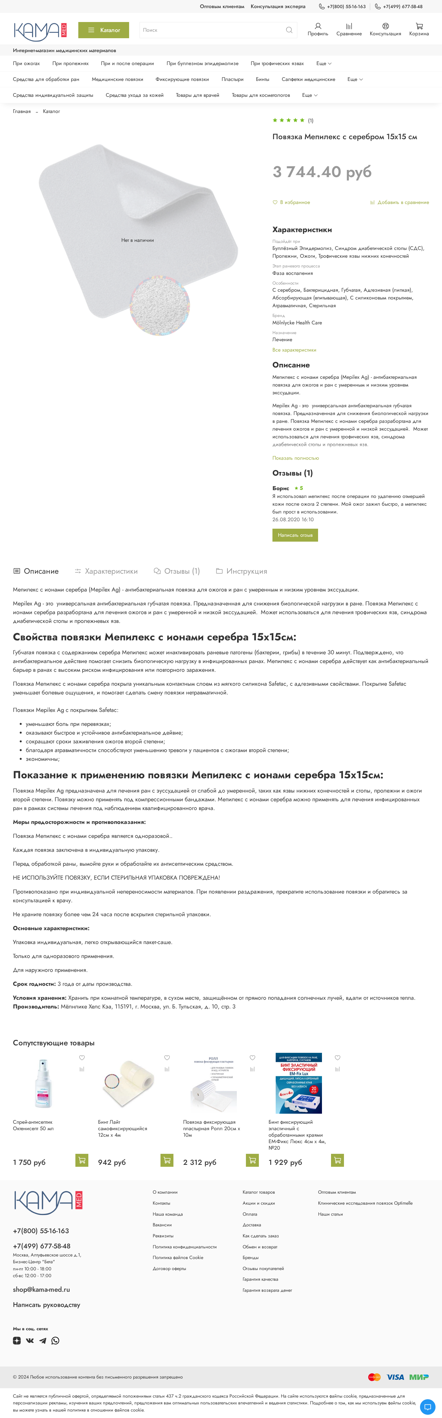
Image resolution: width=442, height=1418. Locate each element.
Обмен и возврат (260, 1247)
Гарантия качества (260, 1279)
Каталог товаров (259, 1192)
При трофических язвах (277, 63)
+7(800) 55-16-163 (346, 6)
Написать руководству (46, 1305)
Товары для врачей (197, 95)
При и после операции (127, 63)
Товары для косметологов (261, 95)
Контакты (161, 1203)
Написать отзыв (295, 535)
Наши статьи (330, 1214)
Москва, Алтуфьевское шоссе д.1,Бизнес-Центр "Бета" (47, 1258)
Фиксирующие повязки (182, 79)
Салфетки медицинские (308, 79)
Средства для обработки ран (46, 79)
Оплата (250, 1214)
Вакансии (162, 1224)
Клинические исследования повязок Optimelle (365, 1203)
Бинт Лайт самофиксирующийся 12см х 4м (122, 1128)
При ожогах (26, 63)
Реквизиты (163, 1235)
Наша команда (168, 1214)
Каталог (110, 30)
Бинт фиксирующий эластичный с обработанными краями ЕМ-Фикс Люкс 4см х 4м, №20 (297, 1135)
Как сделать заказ (261, 1235)
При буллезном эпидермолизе (202, 63)
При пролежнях (70, 63)
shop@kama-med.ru (41, 1289)
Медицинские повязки (117, 79)
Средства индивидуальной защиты (53, 95)
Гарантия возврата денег (267, 1290)
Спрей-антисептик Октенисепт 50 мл (33, 1125)
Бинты (262, 79)
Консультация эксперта (278, 6)
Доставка (252, 1224)
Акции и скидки (259, 1203)
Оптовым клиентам (222, 6)
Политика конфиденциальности (185, 1247)
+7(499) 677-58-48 (403, 6)
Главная (22, 111)
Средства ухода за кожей (135, 95)
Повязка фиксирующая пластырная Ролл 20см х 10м (211, 1128)
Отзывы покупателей (263, 1268)
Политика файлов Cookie (178, 1257)
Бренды (251, 1257)
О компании (165, 1192)
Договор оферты (169, 1268)
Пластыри (233, 79)
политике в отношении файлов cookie (105, 1410)
